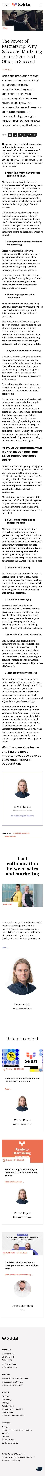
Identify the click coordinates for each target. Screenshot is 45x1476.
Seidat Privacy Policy (11, 1460)
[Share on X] (15, 135)
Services (6, 1427)
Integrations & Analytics (12, 1409)
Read (5, 948)
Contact (5, 1437)
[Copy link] (34, 135)
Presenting (6, 1400)
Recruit (5, 1433)
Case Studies (7, 1412)
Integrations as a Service (12, 1382)
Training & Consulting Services (15, 1379)
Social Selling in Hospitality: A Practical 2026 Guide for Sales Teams (21, 1172)
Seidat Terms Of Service (12, 1454)
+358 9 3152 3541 (9, 1364)
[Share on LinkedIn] (10, 135)
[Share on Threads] (24, 135)
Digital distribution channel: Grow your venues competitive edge (21, 1265)
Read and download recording (19, 1275)
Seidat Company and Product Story (17, 1430)
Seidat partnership (10, 1443)
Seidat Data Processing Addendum (17, 1457)
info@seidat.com (9, 1367)
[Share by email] (30, 135)
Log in (6, 5)
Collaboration (8, 1406)
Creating (5, 1396)
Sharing (5, 1403)
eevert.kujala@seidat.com (22, 816)
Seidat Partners (8, 1440)
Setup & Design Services (12, 1385)
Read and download (14, 1182)
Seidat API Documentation (13, 1416)
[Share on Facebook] (20, 135)
